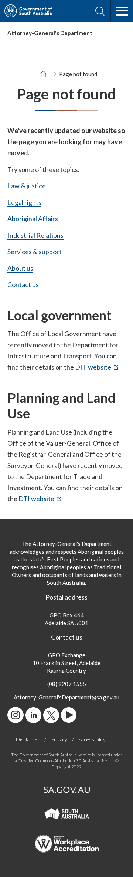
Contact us (23, 284)
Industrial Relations (35, 235)
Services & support (34, 251)
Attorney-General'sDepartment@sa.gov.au (66, 697)
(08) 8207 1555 (66, 684)
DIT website (96, 367)
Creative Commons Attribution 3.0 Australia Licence (66, 760)
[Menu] (122, 11)
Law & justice (26, 186)
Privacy (59, 739)
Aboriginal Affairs (32, 219)
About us (20, 268)
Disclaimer (28, 739)
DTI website (39, 499)
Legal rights (24, 202)
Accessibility (92, 739)
